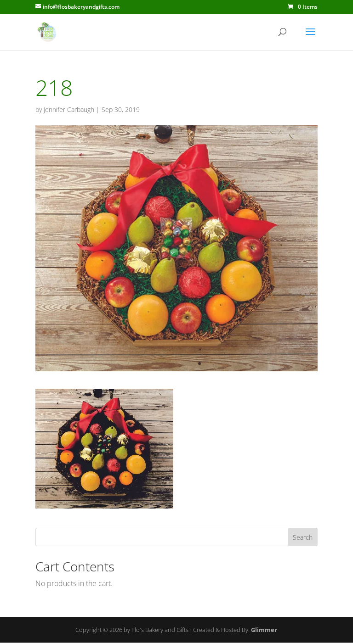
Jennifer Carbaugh (69, 109)
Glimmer (264, 630)
